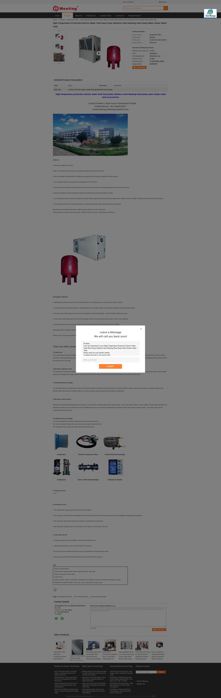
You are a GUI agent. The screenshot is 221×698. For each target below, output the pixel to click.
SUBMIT (110, 366)
